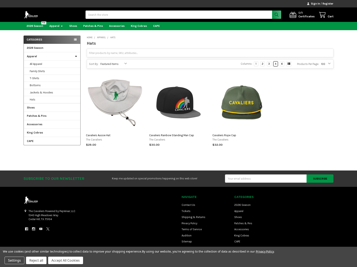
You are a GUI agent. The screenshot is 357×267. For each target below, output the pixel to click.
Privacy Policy (189, 223)
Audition (187, 235)
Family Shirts (37, 71)
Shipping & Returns (193, 217)
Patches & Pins (93, 25)
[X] (48, 229)
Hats (32, 99)
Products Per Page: (308, 64)
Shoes (73, 25)
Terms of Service (192, 229)
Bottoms (35, 85)
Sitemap (187, 241)
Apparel (54, 25)
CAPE (156, 25)
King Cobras (139, 25)
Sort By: (93, 64)
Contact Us (188, 204)
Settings (14, 260)
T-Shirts (34, 78)
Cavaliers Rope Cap (224, 135)
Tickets (186, 211)
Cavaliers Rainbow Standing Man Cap (171, 135)
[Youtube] (41, 229)
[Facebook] (27, 229)
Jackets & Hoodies (41, 92)
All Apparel (36, 64)
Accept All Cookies (65, 260)
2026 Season (35, 25)
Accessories (117, 25)
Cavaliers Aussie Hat (98, 135)
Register (327, 3)
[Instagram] (34, 229)
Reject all (36, 260)
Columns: (246, 63)
